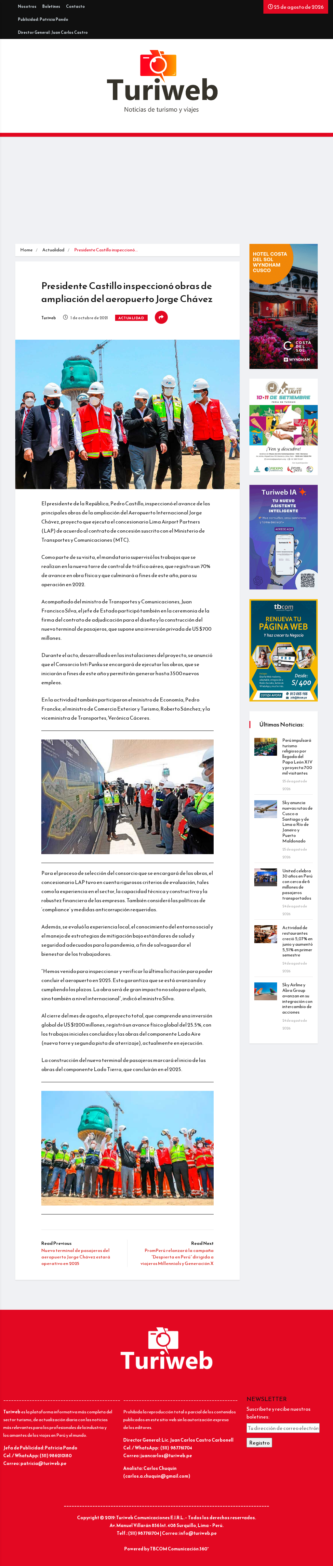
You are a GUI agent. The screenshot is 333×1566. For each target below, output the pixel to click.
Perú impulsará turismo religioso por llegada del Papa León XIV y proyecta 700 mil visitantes (297, 757)
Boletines (51, 6)
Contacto (75, 6)
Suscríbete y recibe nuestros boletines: (278, 1413)
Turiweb (48, 318)
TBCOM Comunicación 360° (179, 1549)
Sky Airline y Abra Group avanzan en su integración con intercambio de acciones (297, 998)
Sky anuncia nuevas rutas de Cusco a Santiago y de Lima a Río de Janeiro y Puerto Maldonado (297, 821)
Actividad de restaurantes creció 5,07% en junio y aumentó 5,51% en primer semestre (297, 941)
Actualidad (53, 249)
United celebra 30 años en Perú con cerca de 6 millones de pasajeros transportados (297, 884)
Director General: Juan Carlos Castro (53, 32)
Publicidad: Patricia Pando (43, 19)
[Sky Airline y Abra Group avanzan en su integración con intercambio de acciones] (265, 991)
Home (26, 249)
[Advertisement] (166, 195)
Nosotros (27, 6)
